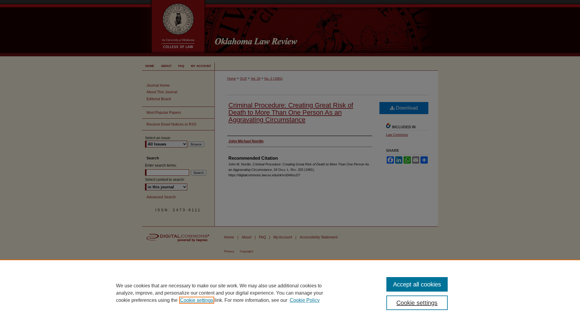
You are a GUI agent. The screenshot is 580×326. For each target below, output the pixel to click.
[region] (290, 293)
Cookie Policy (305, 300)
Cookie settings (196, 300)
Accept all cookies (417, 284)
